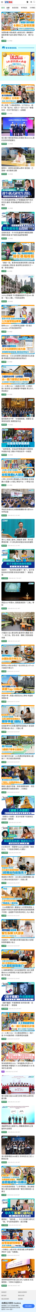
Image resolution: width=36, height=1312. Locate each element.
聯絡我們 (3, 1292)
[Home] (8, 2)
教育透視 (15, 8)
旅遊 (3, 1071)
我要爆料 (20, 1299)
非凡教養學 (5, 578)
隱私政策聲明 (5, 1299)
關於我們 (3, 1295)
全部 (8, 8)
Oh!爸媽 (4, 40)
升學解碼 (33, 8)
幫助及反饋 (21, 1295)
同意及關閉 (28, 1306)
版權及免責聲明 (22, 1292)
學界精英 (24, 8)
